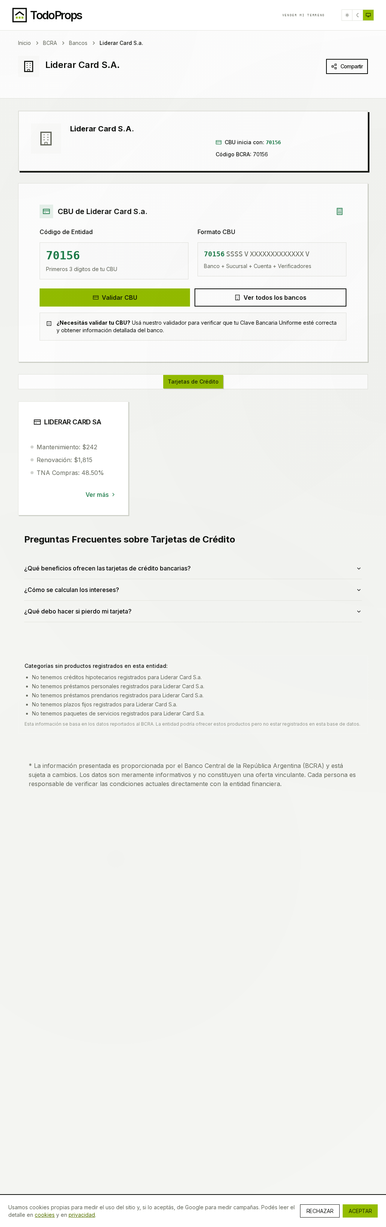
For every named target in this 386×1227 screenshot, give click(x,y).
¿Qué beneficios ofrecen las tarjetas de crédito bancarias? (107, 568)
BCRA (50, 43)
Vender (303, 15)
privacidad (82, 1215)
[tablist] (193, 381)
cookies (45, 1215)
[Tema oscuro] (357, 15)
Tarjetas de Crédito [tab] (193, 381)
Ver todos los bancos (275, 297)
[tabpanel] (193, 520)
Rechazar (319, 1211)
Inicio (24, 43)
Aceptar (360, 1211)
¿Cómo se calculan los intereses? (71, 589)
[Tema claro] (347, 15)
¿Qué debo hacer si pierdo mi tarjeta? (78, 611)
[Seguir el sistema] (368, 15)
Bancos (78, 43)
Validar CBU (119, 297)
